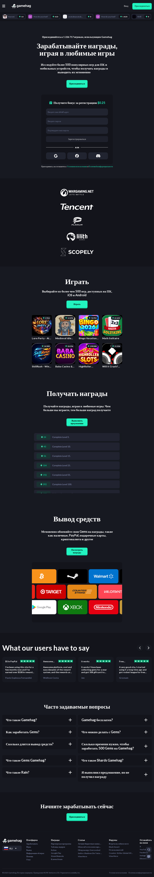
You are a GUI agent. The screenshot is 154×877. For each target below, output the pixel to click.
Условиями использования (77, 166)
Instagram (144, 855)
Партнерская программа (61, 844)
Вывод (29, 850)
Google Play (56, 853)
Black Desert (114, 847)
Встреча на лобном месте (119, 844)
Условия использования (118, 873)
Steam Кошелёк (57, 856)
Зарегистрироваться (77, 139)
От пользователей (116, 850)
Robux (53, 850)
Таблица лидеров (58, 847)
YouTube (143, 849)
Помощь (29, 856)
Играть (77, 304)
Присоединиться (142, 6)
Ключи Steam (56, 859)
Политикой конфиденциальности (101, 166)
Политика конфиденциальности (140, 873)
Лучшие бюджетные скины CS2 (90, 844)
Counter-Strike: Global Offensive (121, 853)
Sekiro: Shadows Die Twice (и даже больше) (90, 853)
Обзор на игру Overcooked (89, 850)
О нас (28, 859)
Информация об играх (35, 853)
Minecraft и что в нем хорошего (90, 847)
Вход (126, 6)
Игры (28, 847)
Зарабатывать (32, 844)
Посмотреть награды (77, 551)
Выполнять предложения (77, 422)
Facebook (144, 852)
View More (82, 856)
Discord (143, 858)
